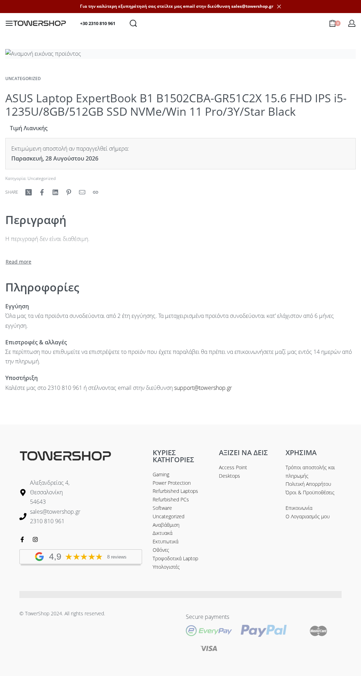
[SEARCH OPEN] (133, 23)
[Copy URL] (95, 192)
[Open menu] (9, 23)
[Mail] (82, 192)
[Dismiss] (279, 6)
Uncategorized (23, 79)
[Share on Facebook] (42, 192)
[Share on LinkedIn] (55, 192)
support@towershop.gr (203, 388)
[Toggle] (18, 262)
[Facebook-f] (22, 539)
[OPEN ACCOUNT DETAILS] (352, 23)
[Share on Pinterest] (69, 192)
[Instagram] (35, 539)
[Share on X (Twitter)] (28, 192)
